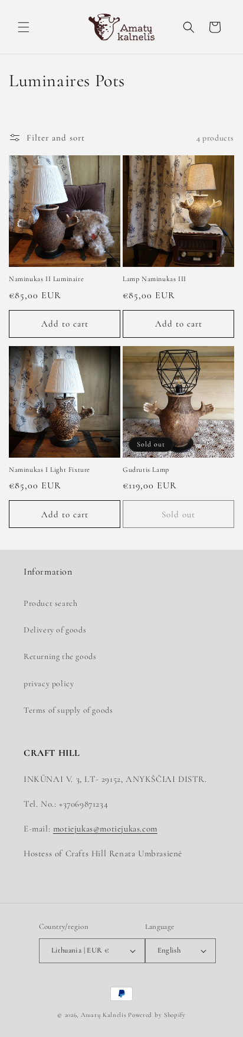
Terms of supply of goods (68, 710)
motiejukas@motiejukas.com (105, 828)
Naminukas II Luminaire (46, 279)
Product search (50, 603)
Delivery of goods (55, 630)
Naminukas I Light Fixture (49, 469)
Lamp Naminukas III (154, 279)
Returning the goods (60, 656)
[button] (24, 27)
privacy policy (49, 684)
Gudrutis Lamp (146, 469)
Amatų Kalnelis (104, 1015)
